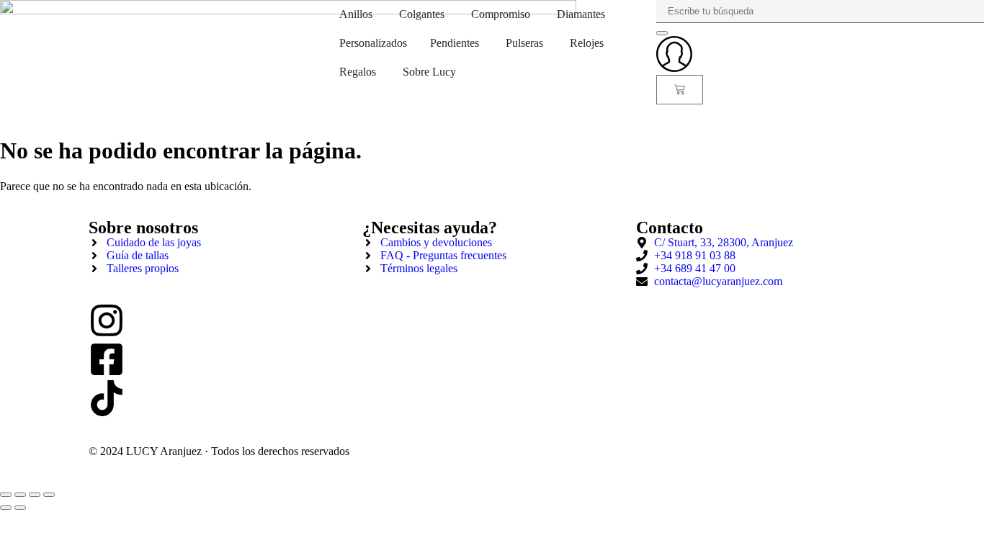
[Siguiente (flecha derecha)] (20, 507)
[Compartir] (34, 495)
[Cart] (679, 89)
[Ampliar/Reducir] (6, 495)
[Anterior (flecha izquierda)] (6, 507)
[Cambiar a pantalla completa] (20, 495)
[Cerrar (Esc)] (49, 495)
